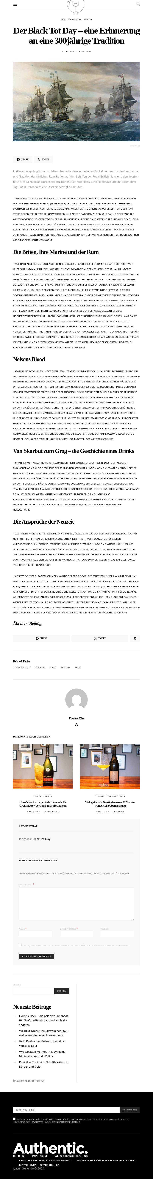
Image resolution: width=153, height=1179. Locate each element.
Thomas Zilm (84, 51)
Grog (53, 668)
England (41, 668)
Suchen (17, 985)
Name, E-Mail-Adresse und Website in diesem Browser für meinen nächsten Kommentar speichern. (76, 946)
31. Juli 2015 (68, 51)
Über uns (19, 1156)
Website (105, 929)
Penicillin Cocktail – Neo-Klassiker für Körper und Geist (44, 1064)
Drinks (37, 796)
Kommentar (25, 885)
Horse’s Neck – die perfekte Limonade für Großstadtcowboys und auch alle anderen (42, 804)
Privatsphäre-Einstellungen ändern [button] (45, 1160)
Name (23, 928)
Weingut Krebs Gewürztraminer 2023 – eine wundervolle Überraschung (110, 804)
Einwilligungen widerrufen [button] (39, 1165)
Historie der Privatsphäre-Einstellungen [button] (106, 1160)
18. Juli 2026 (118, 812)
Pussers (66, 668)
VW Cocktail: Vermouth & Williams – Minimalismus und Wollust (43, 1054)
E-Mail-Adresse (69, 928)
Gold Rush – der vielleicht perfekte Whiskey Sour (41, 1043)
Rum (63, 20)
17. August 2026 (51, 812)
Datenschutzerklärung (71, 1156)
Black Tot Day (41, 839)
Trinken (88, 20)
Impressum (39, 1156)
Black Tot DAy (23, 668)
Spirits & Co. (74, 20)
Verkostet (111, 796)
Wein (122, 796)
